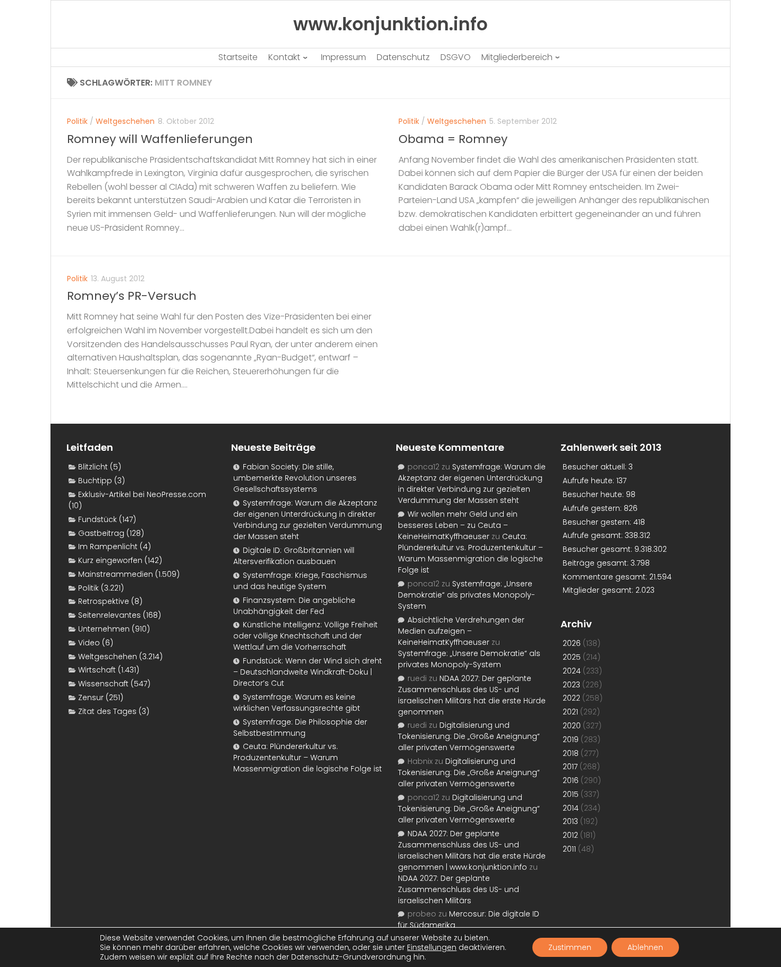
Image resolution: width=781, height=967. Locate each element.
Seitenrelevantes (109, 615)
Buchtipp (95, 480)
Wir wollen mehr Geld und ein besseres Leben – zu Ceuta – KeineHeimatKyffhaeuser (457, 525)
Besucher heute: (594, 494)
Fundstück (97, 519)
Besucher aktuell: (596, 466)
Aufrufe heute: (589, 480)
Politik (77, 121)
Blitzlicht (93, 466)
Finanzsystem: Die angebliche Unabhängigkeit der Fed (294, 606)
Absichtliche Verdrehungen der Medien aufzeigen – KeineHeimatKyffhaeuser (461, 631)
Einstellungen (431, 947)
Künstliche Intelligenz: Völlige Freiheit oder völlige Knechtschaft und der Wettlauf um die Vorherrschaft (305, 635)
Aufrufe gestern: (593, 508)
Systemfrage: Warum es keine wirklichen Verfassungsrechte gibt (296, 702)
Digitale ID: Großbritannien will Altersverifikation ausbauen (293, 556)
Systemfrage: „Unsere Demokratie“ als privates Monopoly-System (466, 594)
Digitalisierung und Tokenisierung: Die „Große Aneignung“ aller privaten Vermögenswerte (469, 736)
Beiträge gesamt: (597, 563)
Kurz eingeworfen (110, 560)
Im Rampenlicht (108, 546)
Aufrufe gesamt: (594, 535)
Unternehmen (104, 629)
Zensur (91, 697)
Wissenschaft (103, 683)
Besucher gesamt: (598, 549)
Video (89, 642)
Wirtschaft (97, 670)
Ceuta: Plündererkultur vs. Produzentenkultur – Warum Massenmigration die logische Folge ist (307, 757)
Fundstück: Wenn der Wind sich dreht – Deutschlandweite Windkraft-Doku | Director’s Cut (307, 671)
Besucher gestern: (598, 522)
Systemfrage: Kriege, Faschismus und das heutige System (300, 581)
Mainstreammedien (115, 574)
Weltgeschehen (125, 121)
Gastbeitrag (101, 533)
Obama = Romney (452, 139)
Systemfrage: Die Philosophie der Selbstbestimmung (300, 727)
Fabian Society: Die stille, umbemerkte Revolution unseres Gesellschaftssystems (294, 477)
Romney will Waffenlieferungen (160, 139)
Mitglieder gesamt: (599, 590)
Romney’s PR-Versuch (132, 296)
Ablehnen (645, 947)
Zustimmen (569, 947)
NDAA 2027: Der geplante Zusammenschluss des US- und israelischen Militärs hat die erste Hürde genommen (472, 695)
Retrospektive (103, 601)
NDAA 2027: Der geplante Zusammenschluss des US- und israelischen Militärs (458, 889)
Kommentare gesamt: (606, 576)
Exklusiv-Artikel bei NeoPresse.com (142, 494)
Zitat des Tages (107, 711)
